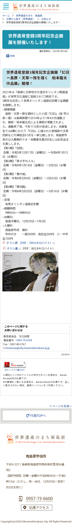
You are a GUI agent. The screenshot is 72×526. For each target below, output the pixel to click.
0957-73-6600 (39, 498)
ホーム (6, 15)
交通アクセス (39, 508)
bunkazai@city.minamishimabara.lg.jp (28, 348)
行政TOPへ (37, 416)
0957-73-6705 (24, 340)
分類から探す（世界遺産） (20, 19)
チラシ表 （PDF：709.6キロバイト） (29, 243)
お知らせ (46, 19)
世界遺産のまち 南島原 (29, 15)
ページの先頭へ (62, 406)
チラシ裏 (12, 248)
